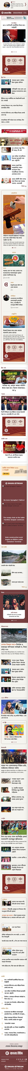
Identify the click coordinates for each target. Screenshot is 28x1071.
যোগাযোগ (3, 1061)
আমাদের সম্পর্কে (5, 1059)
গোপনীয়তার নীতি (23, 1061)
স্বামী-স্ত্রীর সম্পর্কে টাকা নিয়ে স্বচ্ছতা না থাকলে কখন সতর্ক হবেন (17, 6)
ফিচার (13, 2)
